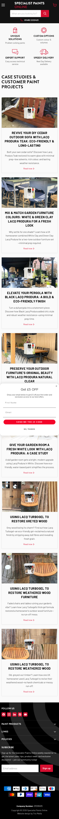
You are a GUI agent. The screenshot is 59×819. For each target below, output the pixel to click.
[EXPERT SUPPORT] (15, 57)
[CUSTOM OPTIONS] (44, 36)
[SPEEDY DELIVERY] (44, 57)
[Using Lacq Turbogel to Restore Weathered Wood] (29, 644)
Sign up (47, 768)
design (27, 813)
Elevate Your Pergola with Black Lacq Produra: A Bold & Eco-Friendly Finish (29, 297)
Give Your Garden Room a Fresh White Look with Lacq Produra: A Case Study (29, 449)
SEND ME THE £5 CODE (29, 422)
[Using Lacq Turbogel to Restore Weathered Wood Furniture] (29, 568)
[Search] (45, 13)
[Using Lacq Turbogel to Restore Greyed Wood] (29, 496)
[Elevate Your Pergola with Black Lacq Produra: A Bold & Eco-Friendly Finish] (29, 272)
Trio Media (37, 813)
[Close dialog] (56, 386)
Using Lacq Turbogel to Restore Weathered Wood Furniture (29, 592)
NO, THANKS (29, 429)
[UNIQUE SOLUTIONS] (15, 36)
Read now (28, 168)
